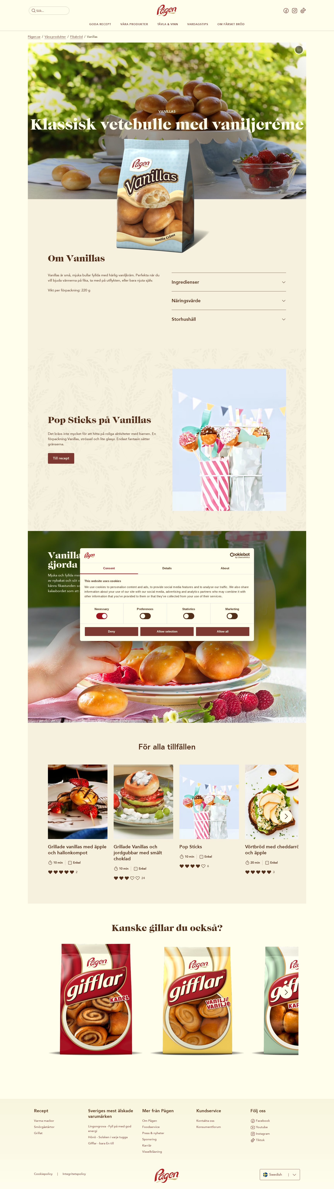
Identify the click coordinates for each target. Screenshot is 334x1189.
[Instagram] (294, 11)
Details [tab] (167, 568)
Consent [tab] (109, 568)
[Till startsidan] (167, 10)
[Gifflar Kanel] (95, 998)
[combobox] (280, 1174)
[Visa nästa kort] (286, 816)
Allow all (222, 631)
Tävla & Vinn (167, 24)
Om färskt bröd (231, 24)
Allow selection (167, 631)
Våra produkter (134, 24)
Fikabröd (76, 36)
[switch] (145, 616)
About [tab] (225, 568)
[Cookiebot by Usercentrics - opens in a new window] (233, 555)
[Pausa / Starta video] (299, 50)
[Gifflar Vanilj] (197, 998)
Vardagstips (197, 24)
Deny (111, 631)
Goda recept (100, 24)
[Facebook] (286, 11)
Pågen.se (34, 36)
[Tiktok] (303, 11)
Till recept (61, 458)
